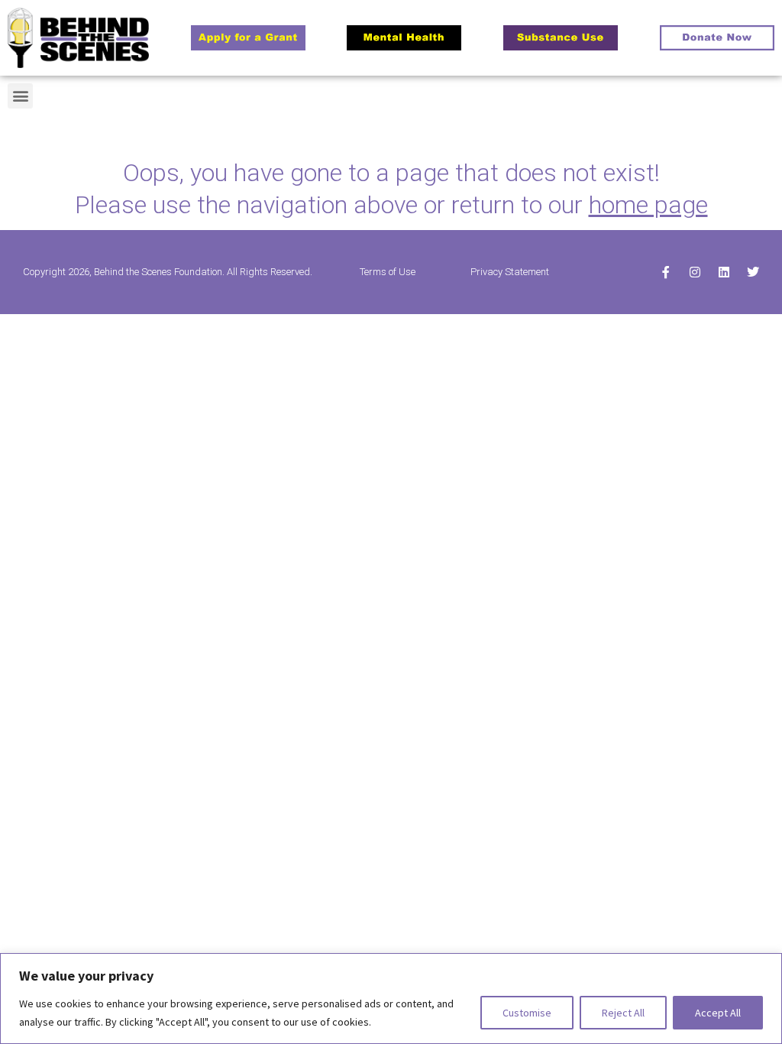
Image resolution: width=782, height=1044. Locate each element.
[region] (391, 998)
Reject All (623, 1013)
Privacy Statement (509, 271)
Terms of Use (387, 271)
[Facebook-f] (666, 272)
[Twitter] (753, 272)
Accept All (718, 1013)
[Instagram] (695, 272)
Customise (526, 1013)
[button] (20, 96)
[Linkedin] (724, 272)
